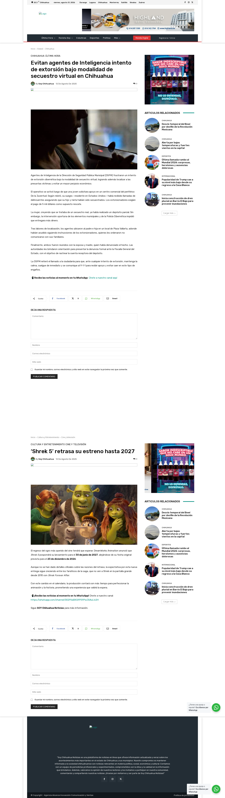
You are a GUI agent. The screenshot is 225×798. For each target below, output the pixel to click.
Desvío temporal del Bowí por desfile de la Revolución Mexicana (177, 127)
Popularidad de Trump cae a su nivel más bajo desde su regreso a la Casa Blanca (177, 182)
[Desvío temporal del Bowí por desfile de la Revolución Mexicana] (152, 125)
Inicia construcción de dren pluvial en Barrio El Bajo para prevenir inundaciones (177, 201)
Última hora (52, 56)
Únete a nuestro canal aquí (103, 277)
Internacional (168, 176)
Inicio (33, 48)
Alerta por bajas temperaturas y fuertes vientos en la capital (175, 145)
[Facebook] (185, 2)
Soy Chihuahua (46, 84)
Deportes (166, 156)
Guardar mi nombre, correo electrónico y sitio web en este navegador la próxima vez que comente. (81, 369)
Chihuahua (49, 48)
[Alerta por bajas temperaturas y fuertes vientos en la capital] (152, 143)
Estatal (40, 48)
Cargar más (168, 213)
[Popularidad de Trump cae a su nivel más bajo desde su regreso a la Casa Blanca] (152, 181)
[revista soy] (84, 98)
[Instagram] (189, 2)
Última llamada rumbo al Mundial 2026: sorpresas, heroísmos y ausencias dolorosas (176, 163)
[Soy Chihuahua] (33, 84)
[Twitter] (192, 2)
